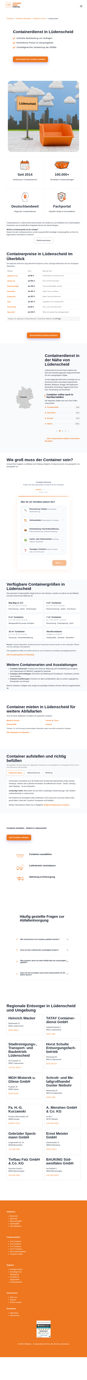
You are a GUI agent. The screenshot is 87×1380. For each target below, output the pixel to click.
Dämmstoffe (11, 724)
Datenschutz (14, 1315)
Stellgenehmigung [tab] (15, 773)
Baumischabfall (13, 286)
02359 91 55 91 (14, 1123)
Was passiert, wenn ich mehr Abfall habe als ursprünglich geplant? (43, 961)
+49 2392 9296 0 (52, 1123)
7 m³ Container (15, 1246)
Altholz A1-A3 (12, 276)
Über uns (13, 1297)
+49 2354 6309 (14, 1175)
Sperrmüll (11, 312)
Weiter (57, 563)
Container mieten (16, 1254)
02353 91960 (13, 1093)
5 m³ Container (15, 1244)
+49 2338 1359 (14, 1149)
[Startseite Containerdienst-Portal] (13, 6)
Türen (56, 720)
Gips (9, 302)
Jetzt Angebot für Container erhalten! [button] (30, 59)
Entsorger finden (16, 1269)
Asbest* (49, 724)
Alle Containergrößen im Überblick (20, 655)
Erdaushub (11, 296)
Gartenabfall (14, 1224)
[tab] (43, 939)
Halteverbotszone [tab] (33, 773)
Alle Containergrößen (18, 1251)
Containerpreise (16, 1282)
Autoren (13, 1300)
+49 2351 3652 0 (14, 1067)
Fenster (49, 720)
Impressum (14, 1313)
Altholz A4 (11, 281)
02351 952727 (51, 1064)
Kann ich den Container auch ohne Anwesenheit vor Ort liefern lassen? (42, 974)
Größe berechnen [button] (43, 240)
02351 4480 (50, 1034)
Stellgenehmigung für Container (56, 805)
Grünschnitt (11, 307)
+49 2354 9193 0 (52, 1175)
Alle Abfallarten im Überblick (18, 732)
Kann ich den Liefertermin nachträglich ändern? (39, 950)
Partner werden (16, 1302)
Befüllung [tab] (49, 773)
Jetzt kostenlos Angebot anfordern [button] (44, 335)
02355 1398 (50, 1097)
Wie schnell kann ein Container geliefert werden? (40, 939)
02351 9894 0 (13, 1030)
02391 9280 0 (51, 1149)
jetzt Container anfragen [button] (19, 837)
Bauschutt (11, 291)
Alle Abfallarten (15, 1226)
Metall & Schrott (13, 720)
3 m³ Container (15, 1241)
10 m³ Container (16, 1249)
